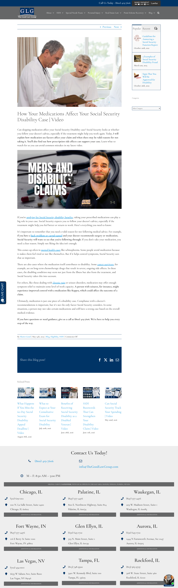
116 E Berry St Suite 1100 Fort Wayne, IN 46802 (22, 541)
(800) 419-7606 (122, 3)
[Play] (69, 179)
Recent (146, 28)
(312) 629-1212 (16, 498)
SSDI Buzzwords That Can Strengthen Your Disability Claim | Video (91, 392)
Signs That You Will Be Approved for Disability (149, 78)
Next (116, 27)
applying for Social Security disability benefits (49, 217)
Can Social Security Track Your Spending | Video (113, 392)
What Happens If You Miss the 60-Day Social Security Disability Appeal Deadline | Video (25, 392)
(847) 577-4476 (17, 532)
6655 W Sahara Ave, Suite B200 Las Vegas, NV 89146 (26, 576)
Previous (107, 27)
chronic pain (59, 282)
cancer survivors (105, 264)
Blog (48, 336)
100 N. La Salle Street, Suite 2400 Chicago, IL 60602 (27, 507)
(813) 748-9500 (75, 567)
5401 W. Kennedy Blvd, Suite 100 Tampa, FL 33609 (84, 575)
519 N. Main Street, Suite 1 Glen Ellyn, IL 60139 (81, 541)
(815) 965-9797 (133, 567)
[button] (158, 12)
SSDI (61, 336)
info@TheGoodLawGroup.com (98, 467)
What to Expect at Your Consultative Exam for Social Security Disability (47, 392)
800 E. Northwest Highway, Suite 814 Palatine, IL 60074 (87, 507)
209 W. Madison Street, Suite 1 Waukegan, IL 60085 (141, 507)
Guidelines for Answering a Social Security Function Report (150, 40)
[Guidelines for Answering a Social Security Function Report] (137, 36)
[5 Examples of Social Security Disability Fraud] (137, 57)
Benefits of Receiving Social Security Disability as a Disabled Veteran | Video (69, 392)
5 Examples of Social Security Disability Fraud (150, 59)
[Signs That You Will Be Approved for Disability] (137, 74)
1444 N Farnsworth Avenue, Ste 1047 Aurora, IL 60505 (145, 541)
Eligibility (54, 336)
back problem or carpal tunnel (46, 235)
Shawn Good (25, 336)
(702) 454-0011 (17, 567)
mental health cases (50, 250)
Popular (137, 28)
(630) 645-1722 (75, 532)
